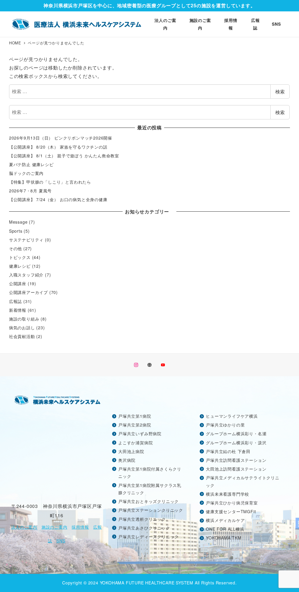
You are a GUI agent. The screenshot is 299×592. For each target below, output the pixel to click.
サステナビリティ (26, 240)
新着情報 (17, 310)
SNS (60, 541)
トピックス (20, 257)
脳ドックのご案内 (26, 173)
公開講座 (17, 283)
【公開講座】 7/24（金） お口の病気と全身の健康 (58, 199)
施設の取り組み (24, 319)
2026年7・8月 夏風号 (30, 191)
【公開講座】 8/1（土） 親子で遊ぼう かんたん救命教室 (64, 156)
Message (18, 222)
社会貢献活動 (22, 336)
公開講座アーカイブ (28, 292)
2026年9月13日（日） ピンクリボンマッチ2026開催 (60, 138)
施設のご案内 (54, 527)
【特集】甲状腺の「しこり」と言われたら (50, 182)
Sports (15, 231)
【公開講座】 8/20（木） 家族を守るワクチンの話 (58, 147)
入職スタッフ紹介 (26, 275)
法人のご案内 (24, 527)
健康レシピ (20, 266)
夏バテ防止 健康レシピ (31, 164)
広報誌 (15, 301)
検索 (280, 91)
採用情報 (80, 527)
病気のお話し (22, 327)
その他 (15, 248)
